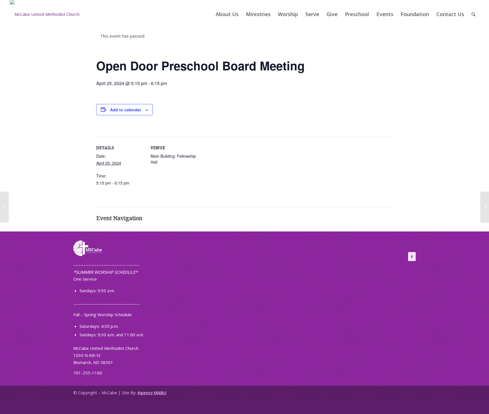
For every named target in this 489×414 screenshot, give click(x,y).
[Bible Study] (4, 207)
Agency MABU (152, 392)
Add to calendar (125, 109)
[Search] (473, 14)
